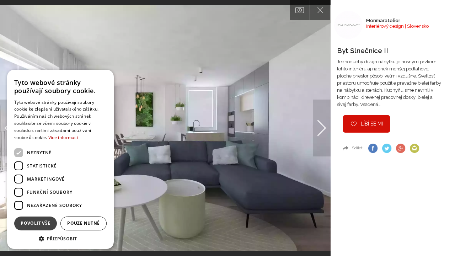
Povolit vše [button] (35, 223)
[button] (60, 238)
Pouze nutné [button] (83, 223)
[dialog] (60, 159)
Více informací (63, 137)
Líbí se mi (372, 124)
